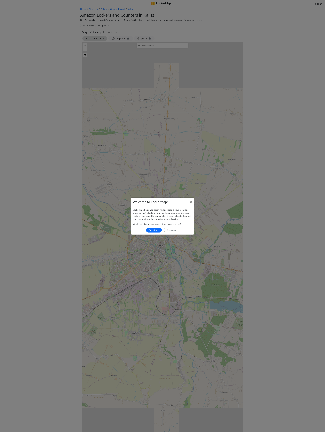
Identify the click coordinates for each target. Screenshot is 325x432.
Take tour (153, 230)
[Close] (191, 202)
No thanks (171, 230)
